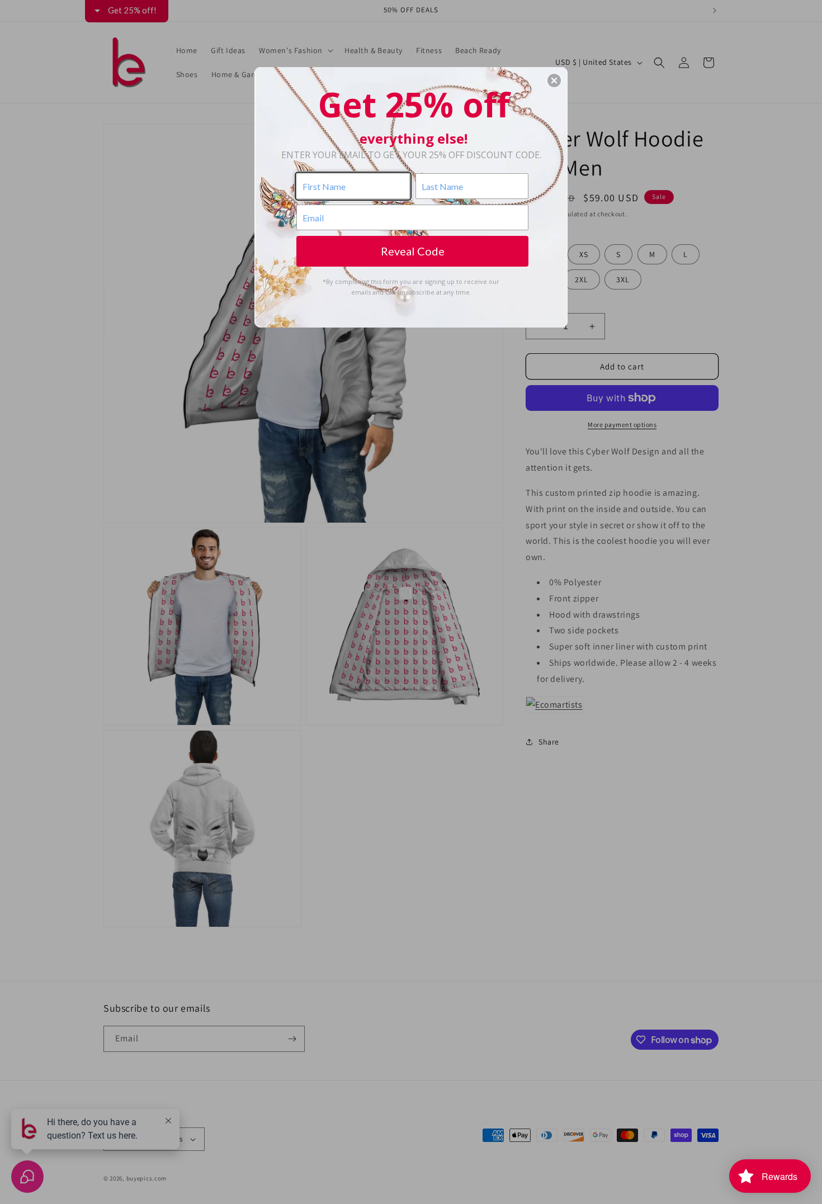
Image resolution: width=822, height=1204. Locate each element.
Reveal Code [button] (413, 251)
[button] (554, 80)
